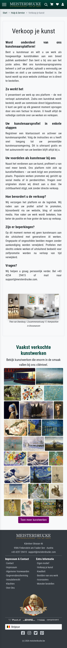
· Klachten (10, 583)
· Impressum (11, 567)
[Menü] (4, 4)
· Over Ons (10, 587)
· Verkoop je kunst (44, 567)
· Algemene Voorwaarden (17, 571)
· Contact (9, 563)
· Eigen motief (42, 563)
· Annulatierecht (12, 579)
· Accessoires (42, 579)
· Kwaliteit (40, 571)
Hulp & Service (18, 12)
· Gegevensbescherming (16, 575)
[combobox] (33, 627)
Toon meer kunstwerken (33, 519)
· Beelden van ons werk (47, 575)
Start (5, 12)
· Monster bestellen (45, 583)
